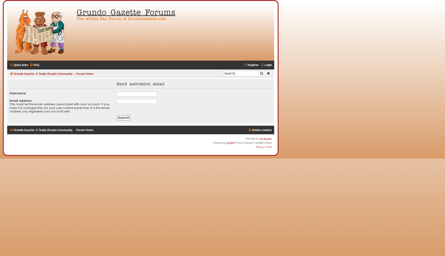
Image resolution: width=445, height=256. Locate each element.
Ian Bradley (266, 138)
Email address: (21, 101)
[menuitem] (34, 65)
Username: (18, 93)
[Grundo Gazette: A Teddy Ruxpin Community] (40, 32)
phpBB (230, 142)
